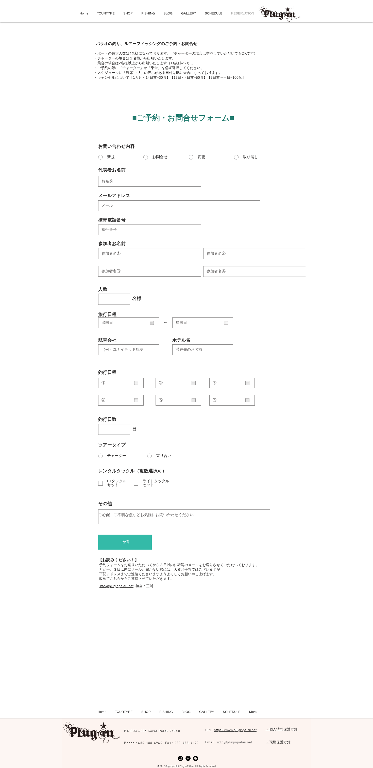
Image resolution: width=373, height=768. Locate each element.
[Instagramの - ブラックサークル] (180, 758)
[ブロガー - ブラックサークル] (195, 758)
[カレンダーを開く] (152, 323)
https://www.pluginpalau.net (235, 730)
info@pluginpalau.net (116, 586)
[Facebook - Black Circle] (188, 758)
